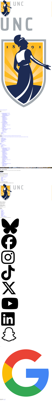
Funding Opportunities (4, 113)
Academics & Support (3, 138)
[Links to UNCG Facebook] (9, 249)
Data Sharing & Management (5, 150)
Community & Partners (19, 135)
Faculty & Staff (7, 135)
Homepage (2, 171)
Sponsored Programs (3, 116)
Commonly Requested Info (5, 129)
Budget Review (3, 152)
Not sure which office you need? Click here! (6, 128)
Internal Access (3, 131)
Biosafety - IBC (3, 124)
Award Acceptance (4, 120)
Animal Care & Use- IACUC (5, 158)
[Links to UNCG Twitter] (9, 295)
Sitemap (2, 215)
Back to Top (1, 172)
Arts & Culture (2, 140)
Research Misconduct (4, 126)
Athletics (2, 141)
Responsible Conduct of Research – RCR (6, 159)
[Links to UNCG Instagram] (8, 264)
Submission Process (4, 151)
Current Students (4, 135)
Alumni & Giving (10, 135)
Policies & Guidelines (4, 165)
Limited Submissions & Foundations (5, 115)
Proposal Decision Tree (4, 117)
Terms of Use (2, 214)
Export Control (3, 125)
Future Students (1, 135)
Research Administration (2, 144)
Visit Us (1, 143)
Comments (2, 211)
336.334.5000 (1, 209)
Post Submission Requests (4, 119)
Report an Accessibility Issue (4, 216)
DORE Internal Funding (4, 114)
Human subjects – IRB (4, 123)
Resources (1, 136)
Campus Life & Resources (3, 139)
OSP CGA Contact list (4, 164)
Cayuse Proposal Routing (4, 118)
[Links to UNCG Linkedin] (8, 326)
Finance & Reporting (4, 121)
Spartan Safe (2, 210)
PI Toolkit (2, 180)
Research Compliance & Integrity (4, 122)
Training (3, 127)
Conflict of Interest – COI (4, 157)
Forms (1, 133)
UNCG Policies (2, 212)
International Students (14, 135)
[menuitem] (26, 114)
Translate (4, 399)
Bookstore (2, 213)
